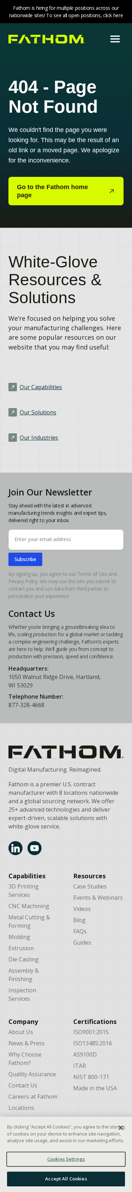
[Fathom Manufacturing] (66, 752)
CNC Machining (28, 906)
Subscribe (25, 559)
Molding (19, 937)
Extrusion (21, 948)
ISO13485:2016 (92, 1043)
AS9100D (85, 1054)
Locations (21, 1108)
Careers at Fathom (32, 1096)
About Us (20, 1032)
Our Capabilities (41, 387)
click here (113, 15)
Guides (82, 942)
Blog (79, 920)
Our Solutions (38, 412)
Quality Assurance (32, 1074)
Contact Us (22, 1085)
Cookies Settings (66, 1159)
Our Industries (39, 437)
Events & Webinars (98, 897)
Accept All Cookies (66, 1179)
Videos (82, 909)
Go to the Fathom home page (52, 191)
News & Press (26, 1043)
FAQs (80, 931)
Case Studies (90, 886)
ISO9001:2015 (91, 1032)
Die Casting (23, 959)
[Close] (120, 1128)
